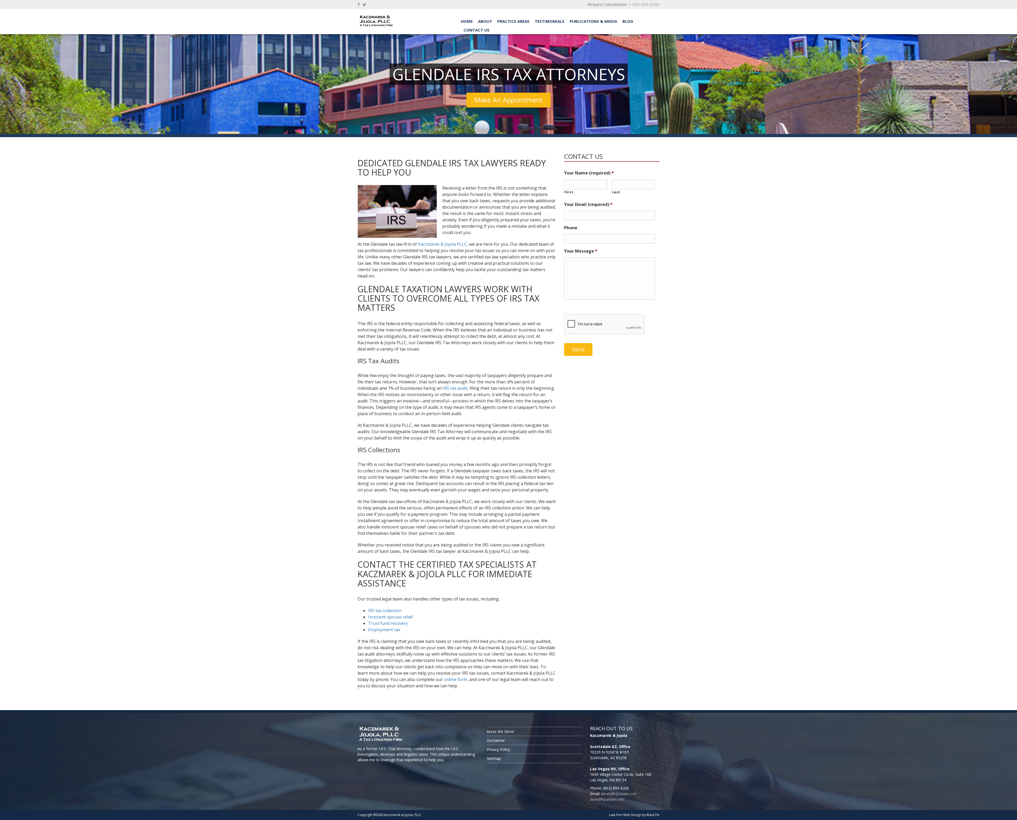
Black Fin (652, 815)
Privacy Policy (498, 749)
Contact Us (476, 30)
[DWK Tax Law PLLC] (418, 734)
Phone (570, 228)
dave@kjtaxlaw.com (607, 799)
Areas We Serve (500, 731)
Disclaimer (496, 740)
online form (455, 679)
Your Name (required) (589, 173)
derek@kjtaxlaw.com (619, 793)
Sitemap (494, 758)
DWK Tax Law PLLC (395, 21)
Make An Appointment (508, 99)
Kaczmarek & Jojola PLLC (442, 244)
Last (616, 192)
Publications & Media (593, 21)
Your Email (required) (588, 204)
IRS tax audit (455, 388)
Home (467, 21)
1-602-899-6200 (643, 4)
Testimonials (549, 21)
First (568, 192)
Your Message (580, 251)
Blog (627, 21)
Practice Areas (513, 21)
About (485, 21)
